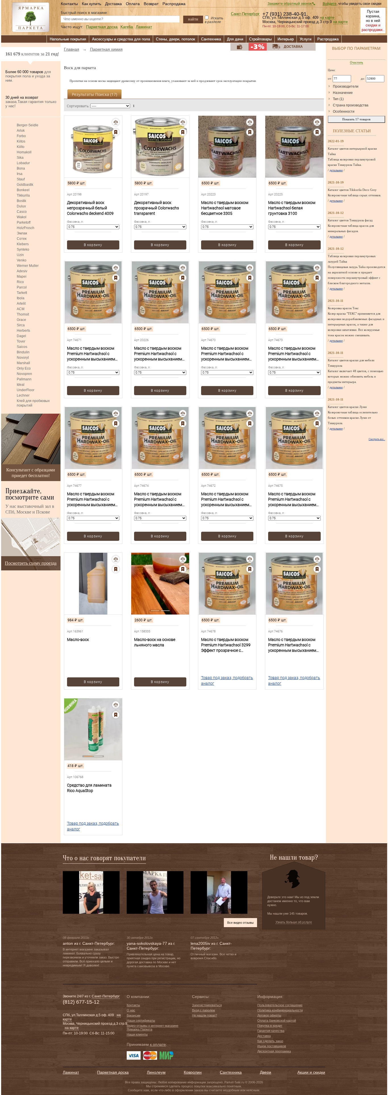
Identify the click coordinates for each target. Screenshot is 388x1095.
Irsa (19, 174)
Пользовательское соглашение (280, 1005)
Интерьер (286, 39)
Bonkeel (23, 190)
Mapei (21, 277)
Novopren (24, 374)
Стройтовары (260, 39)
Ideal (20, 385)
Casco (22, 212)
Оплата (133, 3)
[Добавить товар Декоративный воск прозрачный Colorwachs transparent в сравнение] (182, 122)
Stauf (21, 179)
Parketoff (23, 222)
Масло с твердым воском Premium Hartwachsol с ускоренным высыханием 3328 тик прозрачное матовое (158, 500)
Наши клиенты (137, 1034)
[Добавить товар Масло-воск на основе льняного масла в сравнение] (182, 559)
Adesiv (22, 271)
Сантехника (211, 39)
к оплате (158, 1044)
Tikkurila (23, 195)
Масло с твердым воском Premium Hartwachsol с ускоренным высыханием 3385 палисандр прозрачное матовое (292, 645)
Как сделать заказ (270, 1041)
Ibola (20, 298)
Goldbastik (25, 185)
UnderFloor (25, 390)
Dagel (21, 336)
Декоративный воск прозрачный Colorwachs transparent (156, 208)
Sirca (21, 325)
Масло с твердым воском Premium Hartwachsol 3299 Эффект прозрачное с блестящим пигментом (226, 645)
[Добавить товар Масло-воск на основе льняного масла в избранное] (182, 569)
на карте (327, 18)
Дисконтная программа (274, 1051)
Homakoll (24, 152)
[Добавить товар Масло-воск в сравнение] (115, 559)
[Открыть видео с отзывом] (91, 892)
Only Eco (24, 368)
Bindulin (23, 352)
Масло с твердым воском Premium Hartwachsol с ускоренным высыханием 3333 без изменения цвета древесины (225, 500)
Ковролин (193, 1072)
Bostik (21, 201)
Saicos (22, 347)
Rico (20, 282)
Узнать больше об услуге (294, 922)
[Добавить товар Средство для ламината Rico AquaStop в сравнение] (115, 704)
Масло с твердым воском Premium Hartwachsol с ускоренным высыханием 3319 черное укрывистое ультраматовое (91, 500)
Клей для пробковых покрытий (33, 403)
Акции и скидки (311, 1072)
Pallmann (24, 379)
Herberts (23, 331)
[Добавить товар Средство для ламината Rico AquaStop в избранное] (115, 714)
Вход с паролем (203, 1010)
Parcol (22, 287)
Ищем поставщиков (271, 1046)
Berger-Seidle (27, 125)
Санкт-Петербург (245, 14)
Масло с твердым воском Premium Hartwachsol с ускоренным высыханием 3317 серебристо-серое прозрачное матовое (292, 354)
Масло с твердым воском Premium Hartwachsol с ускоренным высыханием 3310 (225, 354)
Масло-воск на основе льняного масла (154, 642)
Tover (21, 341)
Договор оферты (269, 1015)
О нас (131, 1010)
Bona (21, 168)
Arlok (21, 131)
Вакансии (133, 1015)
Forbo (21, 136)
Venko (21, 260)
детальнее (336, 170)
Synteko (23, 249)
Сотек (21, 239)
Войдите (330, 4)
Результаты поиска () (94, 94)
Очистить (356, 62)
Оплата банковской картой (276, 1020)
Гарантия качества (270, 1030)
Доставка (113, 3)
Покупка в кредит (269, 1025)
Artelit (21, 304)
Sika (20, 158)
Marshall (23, 363)
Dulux (21, 206)
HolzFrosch (25, 228)
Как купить (91, 3)
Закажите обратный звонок (290, 4)
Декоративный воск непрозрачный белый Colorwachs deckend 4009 (90, 208)
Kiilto (20, 147)
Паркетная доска (102, 27)
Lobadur (23, 163)
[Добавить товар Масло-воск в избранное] (115, 569)
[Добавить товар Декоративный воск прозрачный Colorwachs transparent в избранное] (182, 132)
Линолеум (156, 1072)
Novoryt (23, 358)
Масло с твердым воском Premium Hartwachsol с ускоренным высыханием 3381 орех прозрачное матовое (292, 500)
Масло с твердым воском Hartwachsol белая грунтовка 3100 (291, 208)
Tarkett (22, 293)
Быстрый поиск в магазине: (84, 13)
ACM (20, 309)
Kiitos (21, 141)
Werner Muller (28, 266)
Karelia (126, 27)
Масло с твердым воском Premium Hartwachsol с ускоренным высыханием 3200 (158, 354)
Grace (21, 320)
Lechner (23, 395)
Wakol (21, 217)
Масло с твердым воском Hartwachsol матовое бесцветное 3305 (224, 208)
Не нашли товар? (204, 1015)
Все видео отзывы (240, 922)
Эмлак (22, 233)
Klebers (23, 244)
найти (193, 19)
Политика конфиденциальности (280, 1010)
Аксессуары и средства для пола (121, 39)
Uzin (20, 255)
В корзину (93, 245)
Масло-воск (78, 639)
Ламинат (144, 27)
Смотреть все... (377, 439)
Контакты (69, 3)
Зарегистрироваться (207, 1005)
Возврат (151, 3)
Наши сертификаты (141, 1020)
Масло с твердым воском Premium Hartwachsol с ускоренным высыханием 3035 (91, 354)
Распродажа (173, 3)
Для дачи (235, 39)
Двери (265, 1072)
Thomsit (23, 314)
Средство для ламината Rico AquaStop (89, 788)
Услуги (305, 39)
